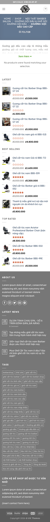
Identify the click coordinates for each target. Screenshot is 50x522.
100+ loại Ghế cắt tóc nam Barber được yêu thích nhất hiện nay (27, 343)
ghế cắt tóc (31, 372)
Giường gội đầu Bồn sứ (29, 429)
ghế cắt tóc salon (11, 416)
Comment (13, 326)
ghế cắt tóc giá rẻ (11, 385)
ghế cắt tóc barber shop (33, 377)
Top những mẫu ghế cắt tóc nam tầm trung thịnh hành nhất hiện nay (27, 333)
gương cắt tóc (9, 434)
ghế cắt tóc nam (29, 385)
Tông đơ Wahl (39, 464)
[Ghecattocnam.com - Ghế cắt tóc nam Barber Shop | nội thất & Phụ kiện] (25, 9)
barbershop (8, 372)
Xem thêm (23, 56)
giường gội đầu (9, 429)
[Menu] (3, 9)
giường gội (19, 425)
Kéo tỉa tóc (39, 451)
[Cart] (45, 9)
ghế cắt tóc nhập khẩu (13, 412)
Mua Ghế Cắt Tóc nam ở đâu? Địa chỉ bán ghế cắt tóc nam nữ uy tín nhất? (27, 353)
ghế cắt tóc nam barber (13, 390)
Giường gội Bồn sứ (35, 425)
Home (7, 18)
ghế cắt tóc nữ (32, 412)
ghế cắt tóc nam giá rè (13, 403)
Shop (18, 18)
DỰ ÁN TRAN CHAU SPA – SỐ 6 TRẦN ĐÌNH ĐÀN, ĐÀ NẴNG (25, 322)
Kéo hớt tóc (26, 451)
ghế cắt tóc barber (11, 377)
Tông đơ (27, 464)
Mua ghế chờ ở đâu (11, 456)
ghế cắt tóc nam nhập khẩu (15, 407)
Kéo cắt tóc (8, 447)
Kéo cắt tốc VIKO (10, 451)
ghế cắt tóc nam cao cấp (14, 399)
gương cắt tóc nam (11, 438)
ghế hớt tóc (21, 420)
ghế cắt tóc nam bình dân (14, 394)
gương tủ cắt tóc (30, 442)
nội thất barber (9, 460)
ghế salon (7, 425)
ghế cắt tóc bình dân (12, 381)
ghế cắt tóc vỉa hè (29, 416)
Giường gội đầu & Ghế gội (31, 21)
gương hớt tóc (28, 438)
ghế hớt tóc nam (36, 420)
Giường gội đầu (17, 24)
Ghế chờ (19, 372)
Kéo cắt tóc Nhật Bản (25, 447)
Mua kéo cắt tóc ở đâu (32, 456)
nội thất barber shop (28, 460)
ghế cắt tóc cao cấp (33, 381)
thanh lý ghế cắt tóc (12, 464)
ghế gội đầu (8, 420)
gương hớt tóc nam (11, 442)
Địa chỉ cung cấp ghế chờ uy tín (17, 469)
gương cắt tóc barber (27, 434)
